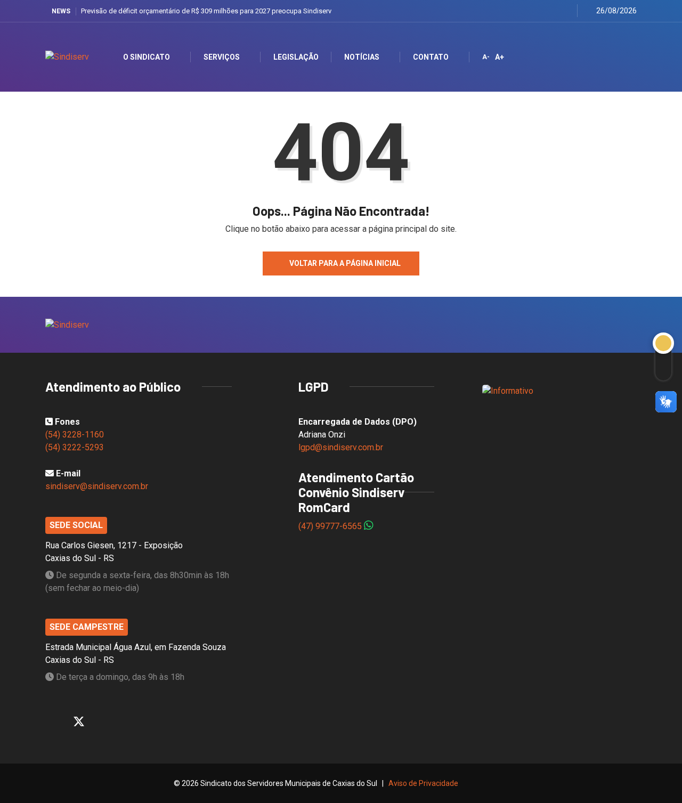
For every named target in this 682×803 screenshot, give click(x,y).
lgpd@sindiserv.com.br (340, 447)
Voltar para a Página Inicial (345, 263)
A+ (499, 57)
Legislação (296, 57)
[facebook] (513, 10)
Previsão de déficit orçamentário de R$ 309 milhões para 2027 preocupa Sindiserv (206, 11)
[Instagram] (539, 10)
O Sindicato (146, 57)
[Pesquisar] (619, 57)
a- (486, 57)
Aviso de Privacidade (423, 783)
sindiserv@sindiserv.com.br (96, 486)
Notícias (361, 57)
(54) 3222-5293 (74, 447)
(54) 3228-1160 (74, 434)
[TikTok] (566, 11)
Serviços (222, 57)
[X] (526, 11)
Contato (431, 57)
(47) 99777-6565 (331, 526)
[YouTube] (553, 10)
